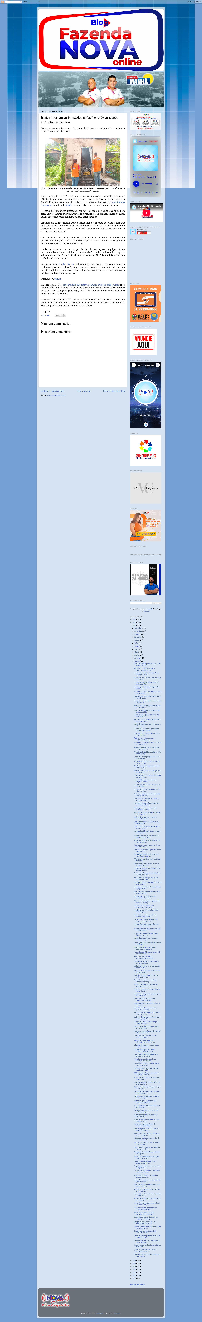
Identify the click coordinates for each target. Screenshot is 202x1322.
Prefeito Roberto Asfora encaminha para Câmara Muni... (146, 836)
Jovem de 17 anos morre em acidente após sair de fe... (147, 1181)
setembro (138, 637)
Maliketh (149, 609)
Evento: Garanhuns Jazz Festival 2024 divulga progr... (147, 869)
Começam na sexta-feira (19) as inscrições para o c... (145, 1162)
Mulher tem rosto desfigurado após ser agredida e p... (146, 1134)
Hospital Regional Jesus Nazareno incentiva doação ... (146, 939)
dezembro (138, 628)
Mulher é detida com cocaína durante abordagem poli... (147, 1018)
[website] (156, 192)
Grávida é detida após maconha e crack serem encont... (145, 1009)
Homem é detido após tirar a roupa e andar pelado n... (147, 832)
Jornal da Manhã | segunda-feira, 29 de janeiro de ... (147, 757)
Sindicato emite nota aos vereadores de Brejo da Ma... (146, 1143)
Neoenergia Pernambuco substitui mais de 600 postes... (146, 1176)
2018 (134, 1275)
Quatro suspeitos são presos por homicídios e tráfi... (145, 1250)
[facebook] (134, 192)
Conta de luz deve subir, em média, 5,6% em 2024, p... (146, 976)
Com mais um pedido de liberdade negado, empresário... (146, 1055)
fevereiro (138, 658)
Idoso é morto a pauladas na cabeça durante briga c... (146, 1097)
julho (136, 643)
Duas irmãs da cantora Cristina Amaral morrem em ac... (144, 948)
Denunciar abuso (137, 1284)
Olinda (57, 279)
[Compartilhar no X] (60, 315)
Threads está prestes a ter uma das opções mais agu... (146, 1111)
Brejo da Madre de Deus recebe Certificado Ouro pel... (145, 897)
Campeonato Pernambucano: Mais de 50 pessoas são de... (147, 874)
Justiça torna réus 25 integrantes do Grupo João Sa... (146, 1027)
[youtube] (145, 192)
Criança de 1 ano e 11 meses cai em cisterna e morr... (146, 934)
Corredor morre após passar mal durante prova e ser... (146, 920)
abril (136, 652)
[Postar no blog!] (58, 315)
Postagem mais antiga (114, 391)
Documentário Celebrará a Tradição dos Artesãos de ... (147, 1148)
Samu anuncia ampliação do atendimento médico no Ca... (145, 906)
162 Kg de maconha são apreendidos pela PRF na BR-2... (147, 1204)
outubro (137, 634)
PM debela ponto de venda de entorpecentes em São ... (144, 669)
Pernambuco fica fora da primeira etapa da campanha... (146, 855)
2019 (134, 1272)
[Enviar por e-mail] (56, 315)
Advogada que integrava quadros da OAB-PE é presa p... (147, 902)
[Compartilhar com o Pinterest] (64, 315)
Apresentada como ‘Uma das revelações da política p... (144, 1213)
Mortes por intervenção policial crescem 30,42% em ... (145, 808)
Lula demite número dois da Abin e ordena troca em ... (146, 674)
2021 (134, 1266)
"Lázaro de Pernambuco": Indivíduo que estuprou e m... (147, 1171)
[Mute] (142, 183)
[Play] (136, 184)
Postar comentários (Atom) (56, 395)
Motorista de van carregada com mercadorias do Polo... (145, 915)
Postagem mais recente (52, 391)
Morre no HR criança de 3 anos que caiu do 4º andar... (146, 864)
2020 (134, 1269)
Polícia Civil (69, 264)
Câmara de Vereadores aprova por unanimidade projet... (146, 729)
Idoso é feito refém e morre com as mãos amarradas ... (146, 1064)
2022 (134, 1263)
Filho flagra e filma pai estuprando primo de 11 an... (146, 688)
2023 (134, 1260)
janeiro (137, 661)
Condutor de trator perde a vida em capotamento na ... (146, 799)
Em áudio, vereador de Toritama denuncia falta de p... (145, 981)
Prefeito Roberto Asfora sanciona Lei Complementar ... (147, 929)
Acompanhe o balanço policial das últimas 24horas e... (146, 878)
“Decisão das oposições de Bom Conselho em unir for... (145, 1060)
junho (136, 646)
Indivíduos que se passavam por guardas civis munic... (145, 1101)
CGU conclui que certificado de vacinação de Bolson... (145, 1125)
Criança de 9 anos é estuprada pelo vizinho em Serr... (146, 1022)
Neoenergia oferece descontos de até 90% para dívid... (147, 846)
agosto (136, 640)
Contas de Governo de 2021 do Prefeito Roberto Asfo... (144, 999)
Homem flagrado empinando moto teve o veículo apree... (146, 925)
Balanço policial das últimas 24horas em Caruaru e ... (146, 1013)
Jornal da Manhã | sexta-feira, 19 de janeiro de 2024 (146, 1120)
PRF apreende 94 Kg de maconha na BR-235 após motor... (146, 1074)
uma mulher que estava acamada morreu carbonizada (91, 285)
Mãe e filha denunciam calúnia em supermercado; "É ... (146, 985)
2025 (134, 622)
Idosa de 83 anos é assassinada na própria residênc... (145, 781)
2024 (134, 625)
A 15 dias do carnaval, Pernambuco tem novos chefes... (146, 962)
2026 (134, 619)
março (136, 655)
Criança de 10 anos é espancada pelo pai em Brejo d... (146, 790)
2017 (134, 1278)
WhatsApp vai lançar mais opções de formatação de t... (146, 1139)
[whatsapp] (153, 192)
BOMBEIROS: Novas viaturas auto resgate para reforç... (146, 1218)
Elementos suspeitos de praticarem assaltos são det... (146, 683)
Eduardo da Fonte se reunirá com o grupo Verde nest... (146, 1046)
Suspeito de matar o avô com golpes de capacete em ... (146, 748)
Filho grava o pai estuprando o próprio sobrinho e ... (145, 739)
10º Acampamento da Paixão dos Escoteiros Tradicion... (145, 1208)
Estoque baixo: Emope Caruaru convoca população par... (145, 1222)
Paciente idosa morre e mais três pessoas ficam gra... (145, 818)
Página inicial (83, 391)
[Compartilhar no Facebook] (62, 315)
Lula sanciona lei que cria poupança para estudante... (146, 1241)
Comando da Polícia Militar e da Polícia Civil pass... (145, 1036)
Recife (69, 205)
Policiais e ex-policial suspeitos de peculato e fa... (145, 1115)
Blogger (147, 611)
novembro (138, 631)
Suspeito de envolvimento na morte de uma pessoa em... (147, 1167)
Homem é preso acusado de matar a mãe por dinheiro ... (146, 1129)
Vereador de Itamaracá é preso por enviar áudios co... (146, 1157)
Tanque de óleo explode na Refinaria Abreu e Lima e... (147, 827)
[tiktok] (149, 192)
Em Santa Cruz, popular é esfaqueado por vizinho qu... (147, 720)
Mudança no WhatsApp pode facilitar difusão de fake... (147, 971)
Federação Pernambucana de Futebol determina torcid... (147, 1032)
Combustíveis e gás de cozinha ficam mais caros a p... (146, 715)
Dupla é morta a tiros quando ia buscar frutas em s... (145, 1232)
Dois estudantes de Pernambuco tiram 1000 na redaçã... (147, 1227)
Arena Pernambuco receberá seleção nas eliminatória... (147, 795)
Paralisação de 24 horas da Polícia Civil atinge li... (146, 911)
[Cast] (156, 183)
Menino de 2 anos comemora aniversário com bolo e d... (144, 1041)
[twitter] (142, 192)
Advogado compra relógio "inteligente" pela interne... (144, 957)
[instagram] (138, 192)
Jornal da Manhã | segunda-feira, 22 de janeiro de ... (147, 1083)
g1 (59, 264)
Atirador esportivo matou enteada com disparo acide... (146, 1069)
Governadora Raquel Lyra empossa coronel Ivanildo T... (146, 804)
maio (136, 649)
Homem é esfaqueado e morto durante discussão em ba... (144, 1050)
